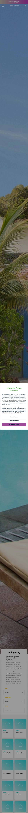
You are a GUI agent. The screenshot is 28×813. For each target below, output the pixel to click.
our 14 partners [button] (17, 394)
